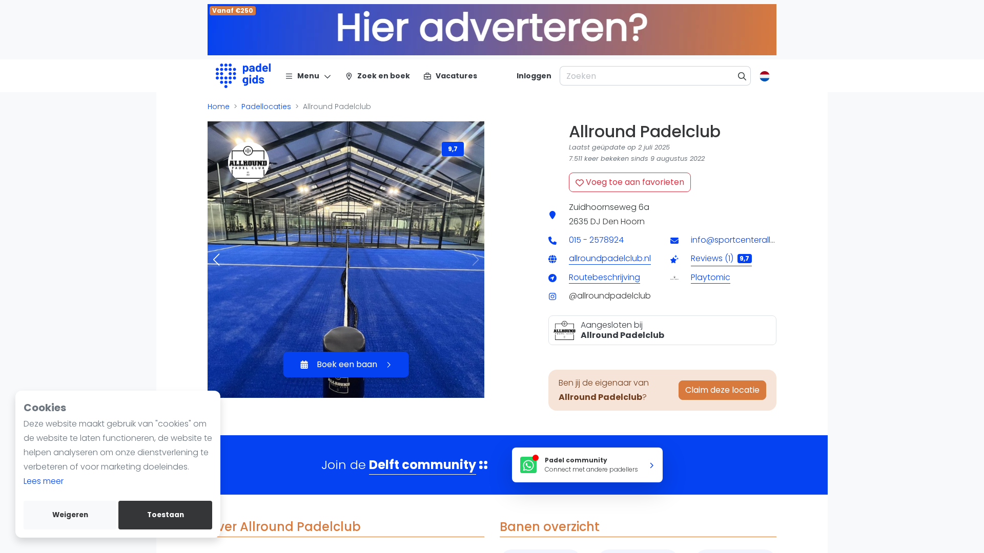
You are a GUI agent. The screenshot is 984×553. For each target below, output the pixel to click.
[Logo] (243, 75)
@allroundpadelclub (610, 296)
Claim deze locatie (722, 390)
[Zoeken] (742, 76)
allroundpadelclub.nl (610, 258)
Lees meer (44, 481)
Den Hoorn (624, 221)
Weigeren (70, 515)
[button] (216, 259)
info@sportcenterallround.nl (747, 240)
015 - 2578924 (596, 240)
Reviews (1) (720, 258)
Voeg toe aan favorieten (634, 182)
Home (219, 106)
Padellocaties (266, 106)
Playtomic (710, 277)
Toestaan (165, 515)
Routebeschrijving (604, 277)
